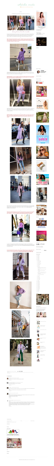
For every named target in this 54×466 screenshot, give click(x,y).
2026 (37, 255)
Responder (10, 406)
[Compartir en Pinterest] (22, 371)
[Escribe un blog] (19, 371)
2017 (37, 283)
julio (38, 265)
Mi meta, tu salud (11, 400)
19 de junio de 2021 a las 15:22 (16, 400)
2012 (37, 288)
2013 (37, 287)
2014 (37, 286)
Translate (42, 34)
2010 (37, 290)
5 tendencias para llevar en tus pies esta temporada (43, 351)
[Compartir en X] (20, 371)
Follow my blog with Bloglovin (39, 247)
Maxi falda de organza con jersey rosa (41, 307)
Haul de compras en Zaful (43, 329)
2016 (37, 284)
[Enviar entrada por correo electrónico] (17, 371)
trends (31, 372)
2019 (37, 281)
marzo (38, 277)
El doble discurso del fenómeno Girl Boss (42, 325)
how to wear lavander (20, 372)
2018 (37, 282)
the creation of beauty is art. (12, 382)
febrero (38, 278)
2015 (37, 285)
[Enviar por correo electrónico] (19, 371)
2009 (37, 291)
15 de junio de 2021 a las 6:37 (19, 382)
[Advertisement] (41, 61)
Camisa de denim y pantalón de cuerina (42, 355)
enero (38, 279)
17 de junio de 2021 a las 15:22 (15, 387)
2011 (37, 289)
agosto (38, 264)
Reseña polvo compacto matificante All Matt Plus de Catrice (43, 334)
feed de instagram (14, 245)
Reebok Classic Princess (43, 321)
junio (38, 266)
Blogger (34, 459)
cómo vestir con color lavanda (15, 372)
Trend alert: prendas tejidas (41, 274)
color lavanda (10, 372)
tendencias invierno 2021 (27, 372)
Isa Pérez (10, 387)
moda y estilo (24, 372)
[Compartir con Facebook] (21, 371)
